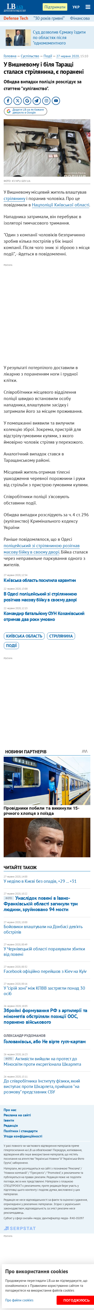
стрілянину (14, 198)
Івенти (9, 1120)
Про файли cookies (19, 1300)
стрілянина (61, 636)
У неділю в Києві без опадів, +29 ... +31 (40, 881)
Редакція (11, 1125)
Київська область (24, 636)
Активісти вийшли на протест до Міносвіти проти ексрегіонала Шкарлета (42, 1061)
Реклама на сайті (17, 1115)
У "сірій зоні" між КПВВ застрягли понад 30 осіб (44, 990)
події (11, 645)
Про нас (10, 1109)
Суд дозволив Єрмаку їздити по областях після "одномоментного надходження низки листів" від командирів (59, 43)
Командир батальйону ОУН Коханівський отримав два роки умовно (44, 616)
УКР (76, 7)
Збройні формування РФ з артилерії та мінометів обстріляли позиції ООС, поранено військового (45, 1016)
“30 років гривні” (49, 18)
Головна (10, 56)
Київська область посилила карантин (40, 580)
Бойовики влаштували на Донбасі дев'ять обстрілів (43, 929)
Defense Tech (16, 18)
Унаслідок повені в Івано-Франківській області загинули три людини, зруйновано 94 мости (41, 904)
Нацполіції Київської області (60, 205)
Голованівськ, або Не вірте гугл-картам (45, 1041)
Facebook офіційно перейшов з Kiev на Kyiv (45, 971)
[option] (47, 37)
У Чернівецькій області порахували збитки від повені (44, 951)
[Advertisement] (47, 314)
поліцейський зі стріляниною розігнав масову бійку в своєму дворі (42, 549)
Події (48, 56)
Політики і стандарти (21, 1131)
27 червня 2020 (67, 56)
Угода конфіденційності (23, 1136)
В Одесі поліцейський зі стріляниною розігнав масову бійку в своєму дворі (40, 597)
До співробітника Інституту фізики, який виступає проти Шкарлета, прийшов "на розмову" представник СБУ (42, 1086)
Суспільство (30, 56)
